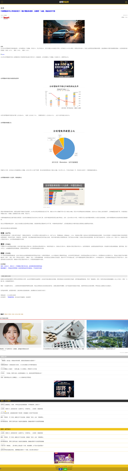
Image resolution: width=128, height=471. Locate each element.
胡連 (13, 314)
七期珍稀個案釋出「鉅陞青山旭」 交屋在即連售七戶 (101, 349)
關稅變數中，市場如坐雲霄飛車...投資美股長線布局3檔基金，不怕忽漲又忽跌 (21, 268)
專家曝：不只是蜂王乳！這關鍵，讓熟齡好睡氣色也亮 (14, 349)
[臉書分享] (61, 469)
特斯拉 (9, 314)
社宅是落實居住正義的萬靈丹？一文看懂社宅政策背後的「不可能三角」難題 (63, 349)
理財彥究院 (5, 18)
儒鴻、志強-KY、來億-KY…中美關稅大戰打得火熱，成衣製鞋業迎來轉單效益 (21, 266)
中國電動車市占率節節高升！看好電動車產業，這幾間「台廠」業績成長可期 (28, 11)
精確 (22, 314)
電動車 (6, 314)
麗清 (19, 314)
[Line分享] (65, 469)
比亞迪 (16, 314)
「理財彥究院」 (11, 297)
